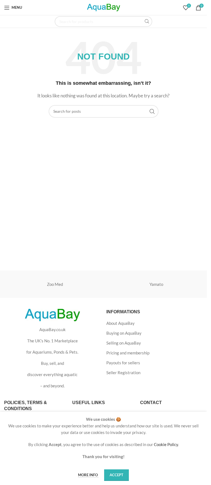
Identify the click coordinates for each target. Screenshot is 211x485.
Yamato (156, 284)
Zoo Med (55, 284)
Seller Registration (123, 372)
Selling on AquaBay (123, 342)
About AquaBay (120, 323)
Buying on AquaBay (123, 333)
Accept (116, 475)
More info (88, 475)
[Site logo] (103, 6)
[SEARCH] (146, 21)
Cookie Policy (166, 444)
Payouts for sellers (123, 362)
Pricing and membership (127, 352)
